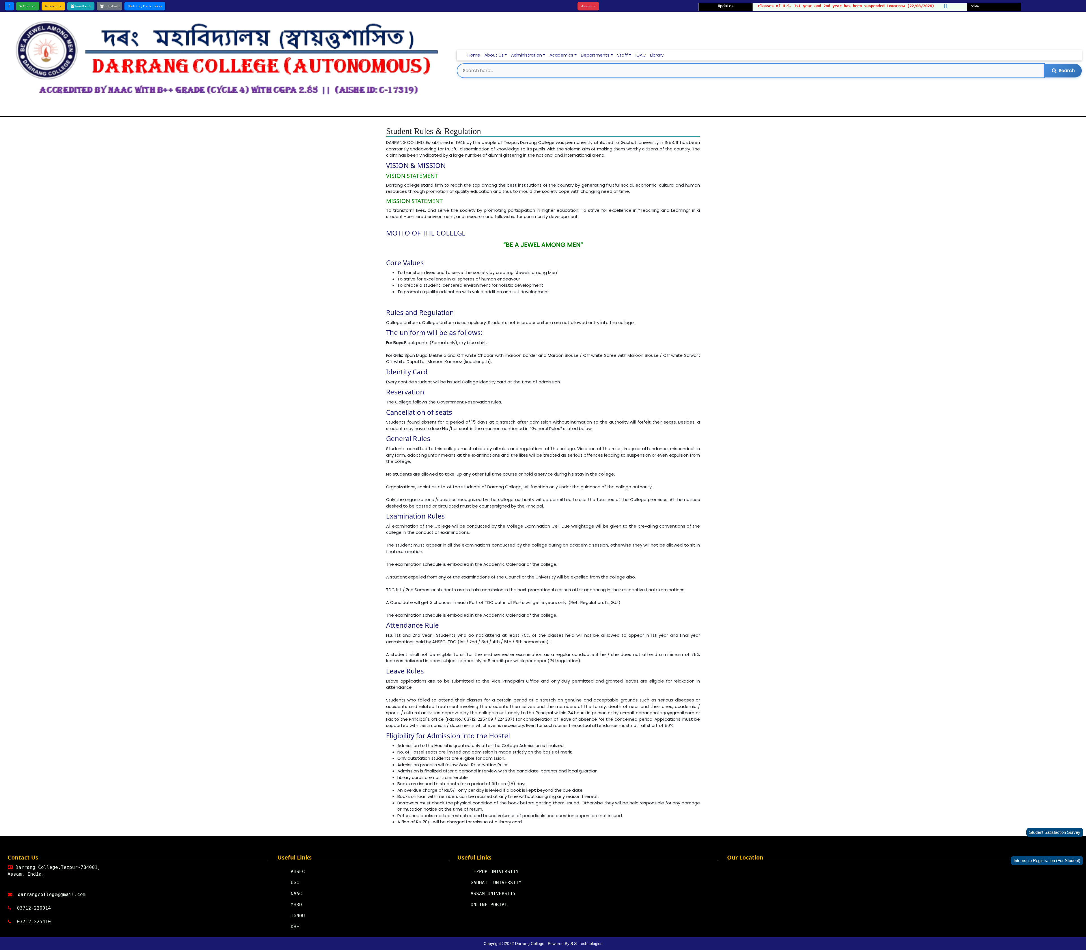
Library (656, 55)
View (975, 6)
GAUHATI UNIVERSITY (496, 882)
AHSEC (298, 871)
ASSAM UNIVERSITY (493, 893)
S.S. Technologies (586, 943)
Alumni (587, 6)
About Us (494, 55)
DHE (295, 926)
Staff (622, 55)
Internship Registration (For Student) (1047, 860)
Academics (561, 55)
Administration (526, 55)
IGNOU (298, 915)
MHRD (296, 904)
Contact (29, 6)
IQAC (640, 55)
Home (473, 55)
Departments (595, 55)
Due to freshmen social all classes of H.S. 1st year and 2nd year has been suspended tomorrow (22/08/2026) (789, 6)
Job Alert (111, 6)
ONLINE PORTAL (489, 904)
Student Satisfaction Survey (1054, 832)
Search (1067, 70)
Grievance (53, 6)
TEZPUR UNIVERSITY (495, 871)
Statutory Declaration (145, 6)
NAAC (296, 893)
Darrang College (530, 943)
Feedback (82, 6)
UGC (295, 882)
